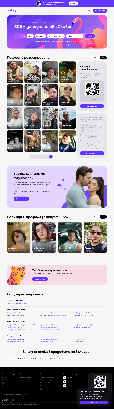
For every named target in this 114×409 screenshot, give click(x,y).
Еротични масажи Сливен (49, 339)
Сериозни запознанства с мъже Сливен (53, 315)
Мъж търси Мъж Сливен (82, 327)
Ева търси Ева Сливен (14, 313)
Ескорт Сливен (79, 342)
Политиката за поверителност (90, 398)
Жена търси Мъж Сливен (48, 327)
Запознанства (18, 22)
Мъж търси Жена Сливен (82, 313)
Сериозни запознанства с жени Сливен (20, 330)
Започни (73, 3)
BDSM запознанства (32, 22)
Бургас (4, 386)
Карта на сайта (44, 389)
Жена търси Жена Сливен (15, 315)
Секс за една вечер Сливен (15, 339)
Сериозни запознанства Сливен (17, 303)
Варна (3, 383)
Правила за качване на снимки (28, 380)
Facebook (69, 381)
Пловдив (4, 380)
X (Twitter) (69, 385)
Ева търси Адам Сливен (14, 327)
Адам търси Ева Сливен (48, 313)
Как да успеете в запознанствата (50, 380)
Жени (23, 36)
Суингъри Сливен (79, 339)
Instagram (69, 377)
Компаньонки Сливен (47, 342)
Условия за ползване (25, 377)
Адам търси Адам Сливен (48, 325)
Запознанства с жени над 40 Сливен (86, 325)
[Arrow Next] (105, 256)
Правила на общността (47, 377)
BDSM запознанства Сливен (16, 342)
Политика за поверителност (28, 383)
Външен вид (43, 386)
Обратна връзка (45, 383)
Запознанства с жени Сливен (50, 330)
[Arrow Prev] (101, 256)
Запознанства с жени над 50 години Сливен (21, 325)
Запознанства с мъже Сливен (83, 315)
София (4, 377)
